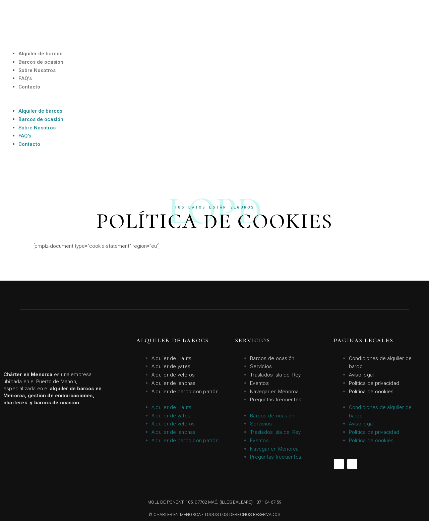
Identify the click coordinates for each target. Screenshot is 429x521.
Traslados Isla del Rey (275, 375)
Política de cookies (371, 392)
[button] (107, 103)
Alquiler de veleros (173, 375)
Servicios (261, 366)
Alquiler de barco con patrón (185, 392)
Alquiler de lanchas (173, 383)
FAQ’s (25, 78)
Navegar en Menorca (274, 392)
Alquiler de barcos (40, 54)
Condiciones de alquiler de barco (380, 362)
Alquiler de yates (170, 366)
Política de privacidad (374, 383)
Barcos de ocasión (40, 62)
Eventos (259, 383)
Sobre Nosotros (37, 70)
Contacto (29, 87)
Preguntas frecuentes (275, 400)
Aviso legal (361, 375)
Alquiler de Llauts (171, 358)
